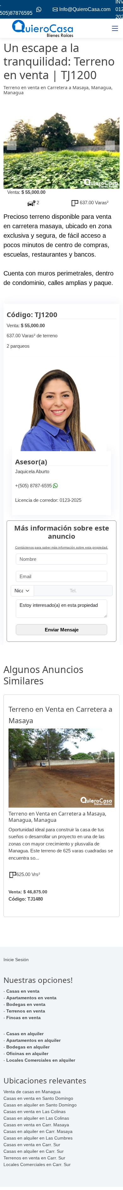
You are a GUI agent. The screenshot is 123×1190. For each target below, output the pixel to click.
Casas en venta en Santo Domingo (38, 1098)
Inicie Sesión (16, 959)
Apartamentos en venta (31, 997)
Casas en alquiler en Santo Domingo (40, 1104)
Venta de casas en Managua (32, 1091)
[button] (12, 145)
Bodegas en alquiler (28, 1046)
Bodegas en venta (25, 1004)
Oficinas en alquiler (27, 1053)
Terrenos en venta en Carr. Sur (34, 1157)
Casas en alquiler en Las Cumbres (38, 1138)
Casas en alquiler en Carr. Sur (33, 1151)
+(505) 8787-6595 (33, 486)
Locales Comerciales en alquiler (40, 1060)
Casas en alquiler (25, 1033)
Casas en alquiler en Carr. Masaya (38, 1131)
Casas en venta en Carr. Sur (31, 1144)
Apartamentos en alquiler (33, 1040)
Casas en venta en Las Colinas (34, 1111)
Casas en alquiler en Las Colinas (36, 1118)
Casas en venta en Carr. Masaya (36, 1124)
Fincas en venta (23, 1017)
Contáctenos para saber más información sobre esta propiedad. (61, 547)
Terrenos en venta (25, 1010)
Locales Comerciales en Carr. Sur (37, 1164)
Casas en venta (22, 991)
